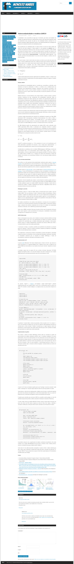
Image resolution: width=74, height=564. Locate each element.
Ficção (14, 45)
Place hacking (11, 54)
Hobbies (14, 48)
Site (18, 552)
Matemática (25, 491)
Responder (21, 507)
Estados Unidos (5, 45)
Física (12, 46)
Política (4, 55)
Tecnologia (9, 60)
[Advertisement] (37, 24)
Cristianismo (13, 37)
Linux (4, 51)
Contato (37, 13)
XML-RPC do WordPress (8, 76)
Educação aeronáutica (7, 42)
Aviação (22, 13)
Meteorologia (5, 52)
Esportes (9, 43)
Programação (9, 55)
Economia (20, 491)
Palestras (4, 54)
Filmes (4, 46)
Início (3, 13)
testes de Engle (29, 169)
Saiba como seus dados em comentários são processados (45, 559)
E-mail (19, 549)
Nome (19, 546)
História (10, 48)
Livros (7, 51)
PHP (7, 54)
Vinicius (29, 35)
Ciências (8, 13)
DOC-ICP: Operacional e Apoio (9, 72)
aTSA (23, 242)
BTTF (9, 37)
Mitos (10, 52)
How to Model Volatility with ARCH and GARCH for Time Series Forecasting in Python (35, 471)
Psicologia (5, 57)
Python (29, 491)
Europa (10, 45)
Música (13, 52)
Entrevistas (5, 43)
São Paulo (4, 60)
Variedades (30, 13)
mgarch (31, 283)
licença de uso (29, 562)
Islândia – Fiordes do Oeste (9, 70)
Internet (7, 49)
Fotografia (8, 46)
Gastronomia (5, 48)
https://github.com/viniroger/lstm (45, 517)
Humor (4, 49)
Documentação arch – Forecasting (26, 474)
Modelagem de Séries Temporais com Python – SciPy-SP (30, 468)
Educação (4, 40)
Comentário (20, 530)
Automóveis (5, 37)
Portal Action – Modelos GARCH (25, 462)
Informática (15, 13)
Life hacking (12, 49)
